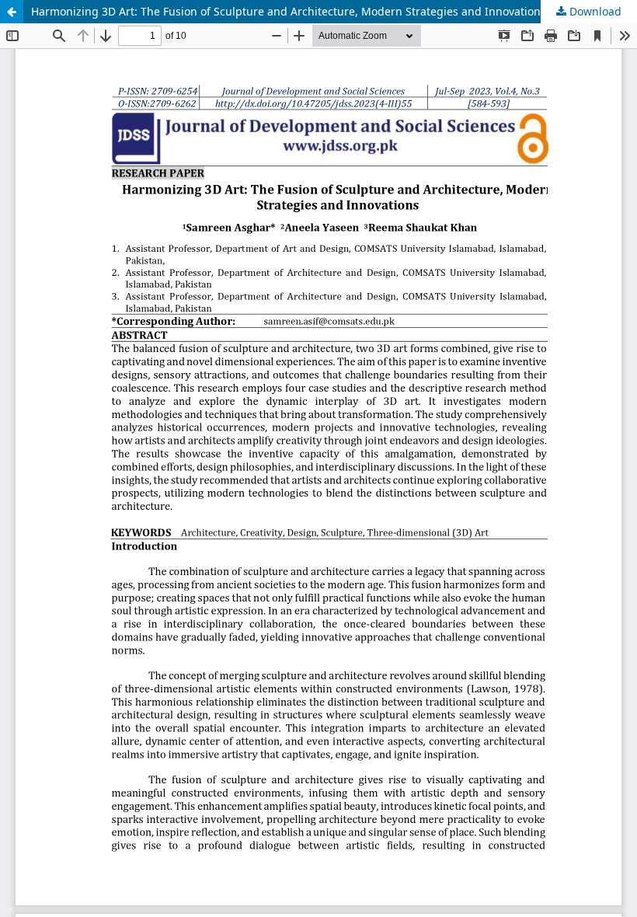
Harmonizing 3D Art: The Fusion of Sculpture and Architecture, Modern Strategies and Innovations (288, 11)
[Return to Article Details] (11, 11)
